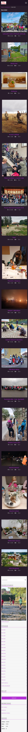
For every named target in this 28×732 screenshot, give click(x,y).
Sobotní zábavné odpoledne (14, 339)
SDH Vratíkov (4, 707)
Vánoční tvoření (14, 511)
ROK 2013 (3, 668)
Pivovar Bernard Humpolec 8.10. (14, 207)
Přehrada (3, 680)
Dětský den (14, 63)
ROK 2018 (3, 653)
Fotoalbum (7, 7)
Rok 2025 (3, 632)
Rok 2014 (3, 665)
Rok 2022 (3, 641)
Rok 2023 (3, 638)
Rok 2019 (3, 650)
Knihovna (14, 91)
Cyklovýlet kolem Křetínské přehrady (14, 34)
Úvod (2, 7)
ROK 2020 (3, 647)
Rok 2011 (3, 674)
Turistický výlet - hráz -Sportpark (14, 399)
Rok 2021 (3, 644)
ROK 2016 (3, 659)
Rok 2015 (3, 662)
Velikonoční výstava (14, 540)
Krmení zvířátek (14, 134)
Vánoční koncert (14, 467)
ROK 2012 (3, 671)
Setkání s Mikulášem (14, 310)
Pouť (14, 237)
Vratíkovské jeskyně (5, 685)
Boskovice (3, 710)
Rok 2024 (3, 635)
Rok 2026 (3, 630)
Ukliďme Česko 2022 (14, 442)
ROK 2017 (3, 656)
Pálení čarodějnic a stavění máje (14, 178)
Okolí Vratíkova (4, 683)
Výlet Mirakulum (14, 568)
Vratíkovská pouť (5, 621)
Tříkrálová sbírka (14, 369)
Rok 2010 (3, 677)
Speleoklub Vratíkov (5, 713)
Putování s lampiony (14, 281)
